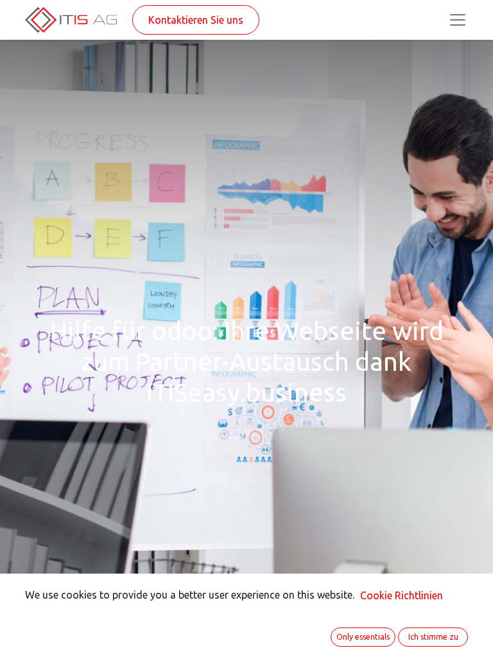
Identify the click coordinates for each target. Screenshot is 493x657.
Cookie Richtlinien (401, 595)
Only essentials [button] (363, 637)
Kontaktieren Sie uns (195, 20)
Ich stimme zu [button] (433, 637)
